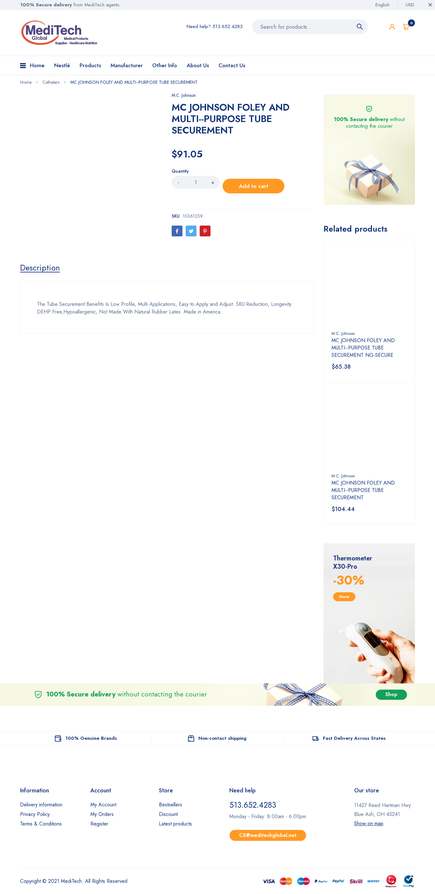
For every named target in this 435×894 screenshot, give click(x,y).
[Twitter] (191, 231)
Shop (391, 694)
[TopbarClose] (430, 5)
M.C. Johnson (184, 95)
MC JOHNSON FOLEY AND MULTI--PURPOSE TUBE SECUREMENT (363, 490)
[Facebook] (177, 231)
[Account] (392, 27)
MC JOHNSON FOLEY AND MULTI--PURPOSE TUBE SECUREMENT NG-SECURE (363, 348)
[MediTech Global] (60, 32)
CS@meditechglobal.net (267, 835)
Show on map (368, 823)
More (344, 597)
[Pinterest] (205, 231)
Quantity (180, 171)
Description (40, 267)
